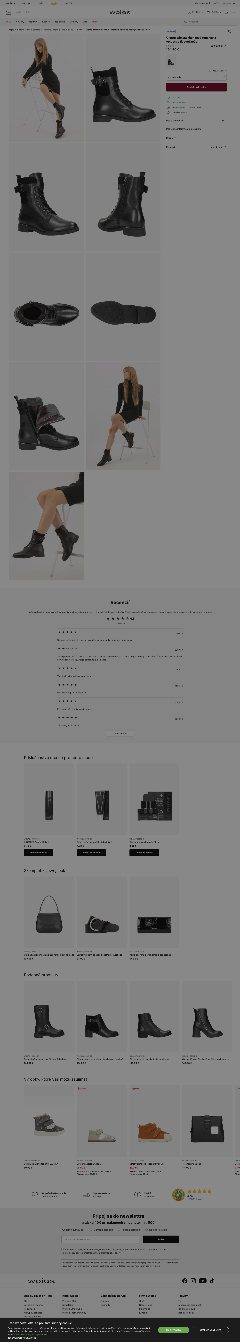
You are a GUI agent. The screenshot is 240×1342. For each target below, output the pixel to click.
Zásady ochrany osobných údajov (32, 1334)
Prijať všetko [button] (173, 1329)
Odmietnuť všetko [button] (210, 1329)
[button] (80, 1338)
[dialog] (120, 671)
